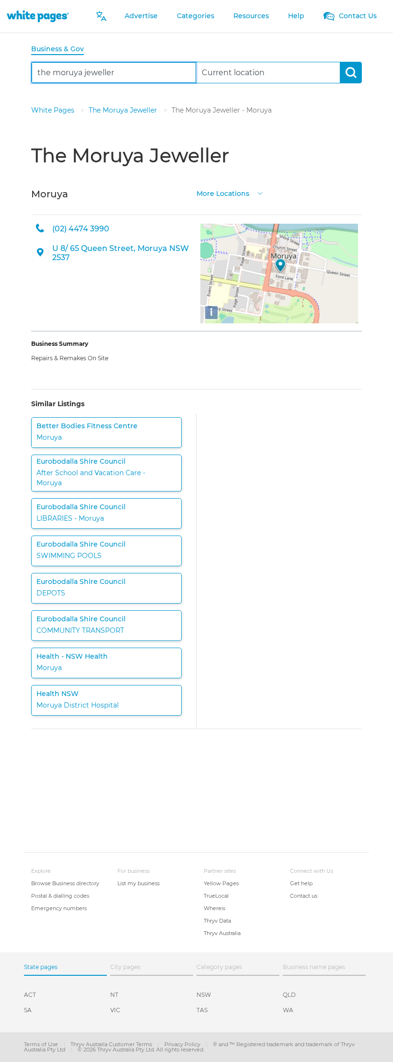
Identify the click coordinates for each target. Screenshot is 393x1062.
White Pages (53, 110)
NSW (203, 994)
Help (296, 15)
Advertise (141, 15)
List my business (138, 883)
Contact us (303, 895)
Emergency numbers (59, 908)
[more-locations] (260, 193)
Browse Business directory (65, 883)
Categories (195, 15)
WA (288, 1010)
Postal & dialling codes (60, 895)
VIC (115, 1010)
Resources (251, 15)
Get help (301, 883)
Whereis (214, 908)
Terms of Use (41, 1044)
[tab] (61, 49)
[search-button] (350, 72)
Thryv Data (217, 920)
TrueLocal (216, 895)
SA (28, 1010)
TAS (202, 1010)
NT (114, 994)
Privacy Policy (183, 1044)
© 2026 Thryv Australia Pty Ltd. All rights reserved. (141, 1049)
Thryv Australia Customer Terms (111, 1044)
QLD (289, 994)
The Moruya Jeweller (124, 110)
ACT (30, 994)
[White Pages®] (38, 16)
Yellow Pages (221, 883)
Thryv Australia (222, 933)
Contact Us (357, 15)
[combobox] (114, 72)
